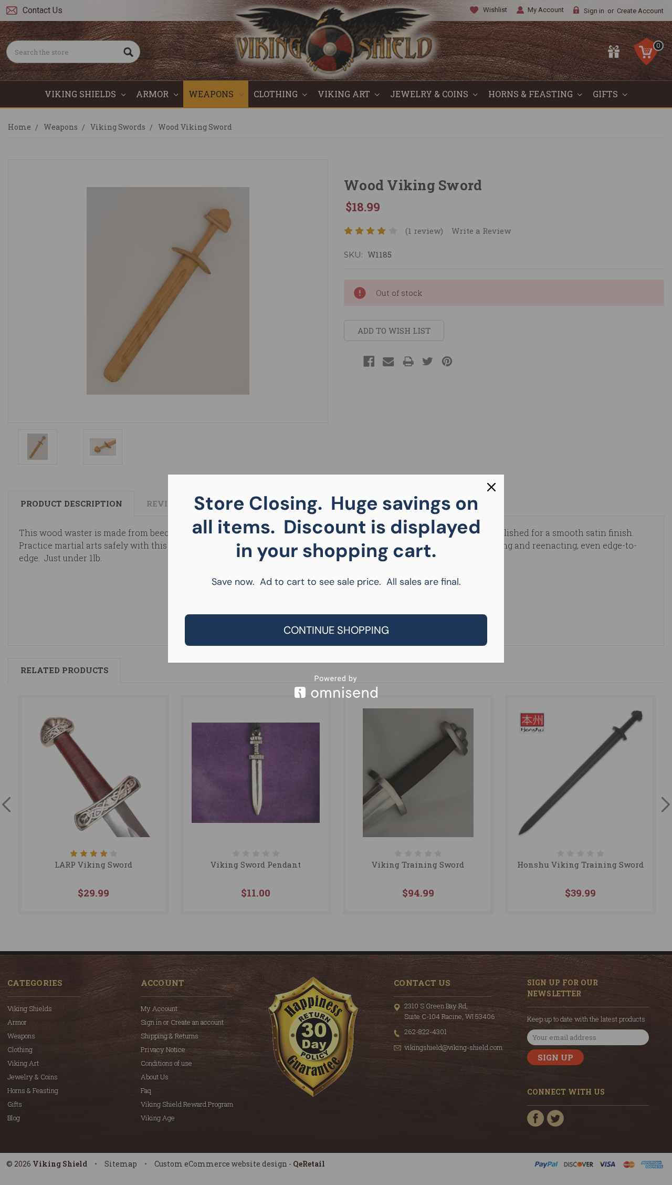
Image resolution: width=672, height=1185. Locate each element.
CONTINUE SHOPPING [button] (336, 630)
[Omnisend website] (336, 686)
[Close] (491, 487)
